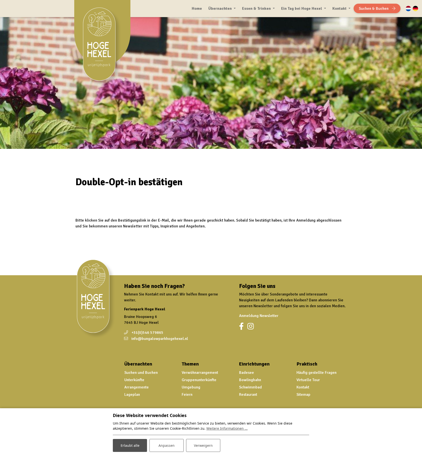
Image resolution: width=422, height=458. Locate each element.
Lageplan (132, 394)
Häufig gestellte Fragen (316, 372)
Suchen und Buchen (141, 372)
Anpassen (166, 445)
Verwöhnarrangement (200, 372)
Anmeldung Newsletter (258, 315)
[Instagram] (250, 326)
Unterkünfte (134, 379)
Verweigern (203, 445)
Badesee (246, 372)
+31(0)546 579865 (147, 332)
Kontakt (302, 387)
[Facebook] (241, 326)
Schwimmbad (250, 387)
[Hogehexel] (102, 47)
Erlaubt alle (130, 445)
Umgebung (191, 387)
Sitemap (303, 394)
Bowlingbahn (250, 379)
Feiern (187, 394)
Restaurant (248, 394)
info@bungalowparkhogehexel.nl (159, 338)
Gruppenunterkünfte (199, 379)
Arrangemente (136, 387)
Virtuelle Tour (308, 379)
